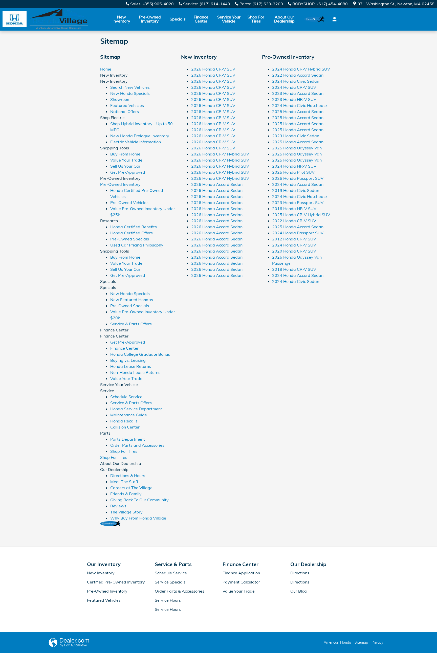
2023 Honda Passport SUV (297, 202)
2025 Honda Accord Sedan (297, 111)
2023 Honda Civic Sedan (295, 135)
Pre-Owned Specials (129, 238)
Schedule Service (126, 396)
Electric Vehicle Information (135, 141)
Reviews (118, 505)
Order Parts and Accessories (137, 445)
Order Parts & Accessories (179, 591)
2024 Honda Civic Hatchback (299, 105)
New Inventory (121, 19)
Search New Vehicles (130, 87)
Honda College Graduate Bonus (140, 354)
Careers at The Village (131, 487)
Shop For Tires (256, 19)
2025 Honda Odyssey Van (297, 147)
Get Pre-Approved (127, 172)
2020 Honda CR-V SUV (294, 251)
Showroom (120, 99)
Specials (178, 18)
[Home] (15, 19)
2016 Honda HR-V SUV (294, 208)
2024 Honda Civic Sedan (295, 81)
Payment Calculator (241, 581)
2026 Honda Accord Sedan (217, 184)
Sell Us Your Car (125, 166)
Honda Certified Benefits (133, 226)
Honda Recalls (124, 420)
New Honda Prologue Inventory (139, 135)
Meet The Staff (124, 481)
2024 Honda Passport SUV (297, 232)
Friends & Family (126, 493)
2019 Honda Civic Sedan (295, 190)
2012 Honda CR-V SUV (294, 238)
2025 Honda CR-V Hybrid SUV (301, 214)
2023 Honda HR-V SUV (294, 99)
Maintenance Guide (128, 414)
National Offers (124, 111)
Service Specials (170, 581)
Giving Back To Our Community (139, 499)
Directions (299, 572)
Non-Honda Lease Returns (135, 372)
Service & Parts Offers (131, 323)
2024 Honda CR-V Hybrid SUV (301, 69)
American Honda (337, 642)
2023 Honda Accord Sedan (297, 93)
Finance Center (201, 19)
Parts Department (127, 439)
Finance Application (241, 572)
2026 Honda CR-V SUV (213, 69)
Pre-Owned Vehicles (129, 202)
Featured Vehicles (127, 105)
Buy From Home (125, 153)
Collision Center (125, 427)
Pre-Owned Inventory (150, 19)
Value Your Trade (126, 160)
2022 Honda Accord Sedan (297, 75)
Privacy (377, 642)
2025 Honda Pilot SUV (293, 172)
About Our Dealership (284, 19)
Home (105, 69)
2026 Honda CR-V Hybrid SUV (220, 153)
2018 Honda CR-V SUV (294, 269)
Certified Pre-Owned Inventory (116, 581)
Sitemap (361, 642)
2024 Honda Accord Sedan (297, 184)
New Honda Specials (130, 93)
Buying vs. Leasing (128, 360)
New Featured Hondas (131, 299)
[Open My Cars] (333, 19)
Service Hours (168, 600)
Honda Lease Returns (130, 366)
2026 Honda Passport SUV (297, 178)
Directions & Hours (127, 475)
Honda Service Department (136, 408)
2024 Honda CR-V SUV (294, 87)
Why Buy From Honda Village (138, 518)
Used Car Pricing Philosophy (136, 244)
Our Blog (298, 591)
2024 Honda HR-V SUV (294, 166)
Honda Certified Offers (131, 232)
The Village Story (126, 511)
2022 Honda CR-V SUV (294, 220)
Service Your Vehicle (229, 19)
